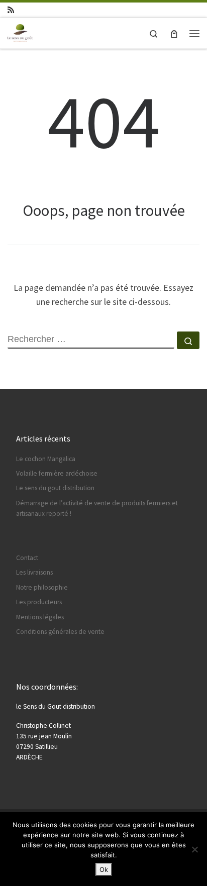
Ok (103, 869)
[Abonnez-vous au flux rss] (11, 10)
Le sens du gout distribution (55, 488)
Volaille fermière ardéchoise (56, 473)
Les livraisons (34, 572)
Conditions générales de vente (60, 631)
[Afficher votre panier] (174, 33)
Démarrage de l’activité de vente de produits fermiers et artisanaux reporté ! (97, 508)
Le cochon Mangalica (45, 459)
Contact (27, 557)
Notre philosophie (42, 587)
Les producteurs (39, 602)
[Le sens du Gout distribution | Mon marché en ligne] (20, 32)
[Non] (194, 849)
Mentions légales (40, 617)
